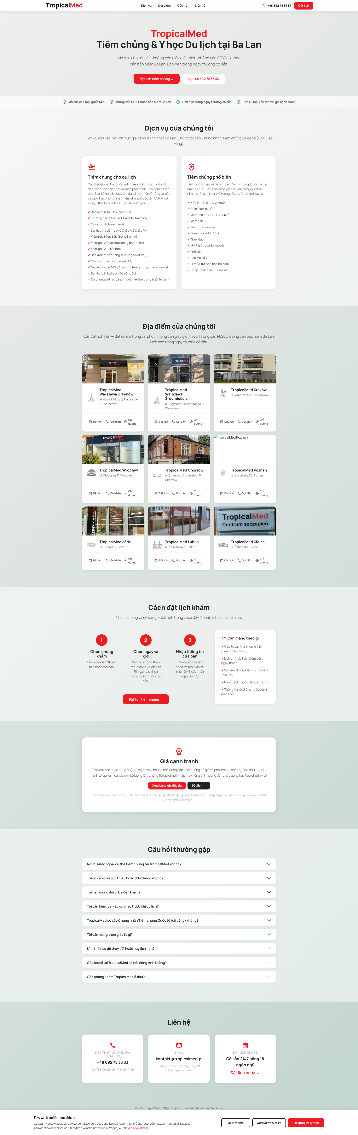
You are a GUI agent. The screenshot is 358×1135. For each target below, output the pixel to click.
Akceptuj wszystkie (306, 1123)
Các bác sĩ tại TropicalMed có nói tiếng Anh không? (127, 962)
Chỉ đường (130, 421)
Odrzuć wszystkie (269, 1123)
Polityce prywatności (135, 1128)
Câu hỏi (182, 5)
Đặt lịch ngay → (245, 1072)
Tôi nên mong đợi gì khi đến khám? (113, 892)
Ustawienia (236, 1123)
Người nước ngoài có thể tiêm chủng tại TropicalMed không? (134, 864)
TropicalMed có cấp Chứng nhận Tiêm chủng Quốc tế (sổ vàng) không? (142, 920)
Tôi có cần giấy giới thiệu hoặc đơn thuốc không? (125, 878)
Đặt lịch (303, 5)
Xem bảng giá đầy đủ (167, 785)
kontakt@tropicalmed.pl (179, 1058)
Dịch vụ (146, 5)
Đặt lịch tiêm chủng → (156, 78)
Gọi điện (113, 421)
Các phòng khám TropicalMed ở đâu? (116, 976)
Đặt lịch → (199, 785)
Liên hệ (200, 5)
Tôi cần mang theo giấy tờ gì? (110, 934)
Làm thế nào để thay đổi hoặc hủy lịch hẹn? (121, 948)
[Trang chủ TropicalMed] (64, 5)
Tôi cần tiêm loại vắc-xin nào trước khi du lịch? (123, 906)
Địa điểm (164, 5)
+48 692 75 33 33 (277, 5)
